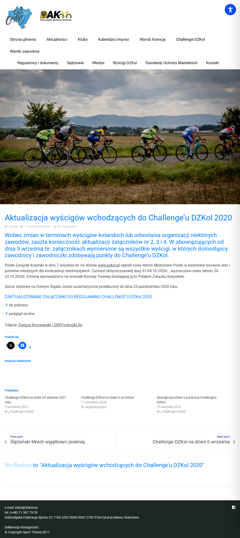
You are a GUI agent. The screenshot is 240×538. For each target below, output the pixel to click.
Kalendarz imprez (113, 39)
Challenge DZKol (190, 39)
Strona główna (23, 39)
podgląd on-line (21, 314)
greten (13, 226)
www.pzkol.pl (109, 265)
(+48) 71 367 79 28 (24, 512)
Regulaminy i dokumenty (37, 63)
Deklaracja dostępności (21, 527)
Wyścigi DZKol (125, 63)
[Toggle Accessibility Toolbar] (230, 10)
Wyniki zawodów (24, 51)
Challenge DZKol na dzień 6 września (107, 397)
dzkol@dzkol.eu (26, 507)
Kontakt (212, 63)
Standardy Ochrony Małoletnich (171, 63)
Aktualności (56, 39)
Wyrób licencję (152, 39)
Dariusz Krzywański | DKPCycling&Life (50, 325)
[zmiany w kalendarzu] (120, 136)
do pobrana (18, 305)
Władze (98, 63)
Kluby (83, 39)
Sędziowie (75, 63)
